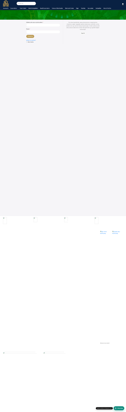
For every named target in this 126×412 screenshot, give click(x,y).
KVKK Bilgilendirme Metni (33, 236)
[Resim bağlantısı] (20, 407)
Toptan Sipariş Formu (81, 233)
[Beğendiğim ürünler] (121, 3)
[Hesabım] (118, 3)
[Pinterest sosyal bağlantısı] (96, 353)
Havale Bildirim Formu (57, 231)
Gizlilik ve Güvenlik (31, 233)
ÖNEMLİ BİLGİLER (56, 228)
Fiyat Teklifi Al (55, 238)
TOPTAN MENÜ (80, 228)
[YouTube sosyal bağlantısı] (93, 353)
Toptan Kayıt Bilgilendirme (58, 236)
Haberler (5, 241)
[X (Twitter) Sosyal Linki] (88, 353)
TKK (4, 228)
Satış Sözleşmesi (31, 243)
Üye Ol (83, 33)
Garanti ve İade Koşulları (33, 231)
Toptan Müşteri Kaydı (81, 231)
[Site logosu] (6, 3)
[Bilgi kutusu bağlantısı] (17, 221)
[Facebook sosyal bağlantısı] (85, 353)
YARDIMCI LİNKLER (32, 228)
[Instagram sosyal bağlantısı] (90, 353)
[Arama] (34, 3)
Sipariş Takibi (6, 231)
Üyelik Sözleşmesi (31, 241)
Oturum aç (30, 36)
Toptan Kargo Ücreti (56, 241)
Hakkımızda (6, 236)
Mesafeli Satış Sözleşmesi (33, 238)
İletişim (4, 238)
